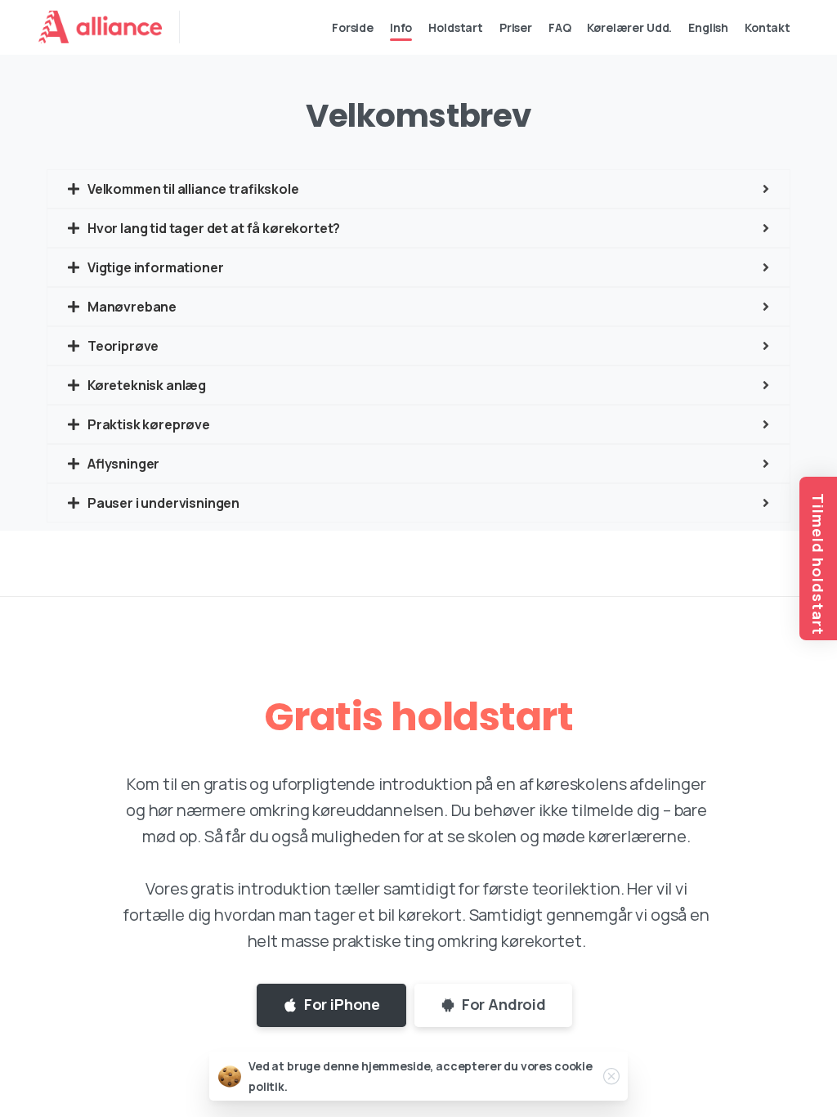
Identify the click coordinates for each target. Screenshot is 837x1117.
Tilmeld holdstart (818, 564)
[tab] (418, 189)
